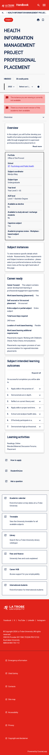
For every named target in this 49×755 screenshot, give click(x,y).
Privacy (11, 725)
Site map (11, 699)
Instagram (41, 620)
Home (3, 13)
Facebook (7, 620)
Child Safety (13, 673)
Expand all (36, 373)
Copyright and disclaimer (18, 738)
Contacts (11, 686)
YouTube (21, 620)
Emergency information (17, 660)
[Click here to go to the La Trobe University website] (8, 6)
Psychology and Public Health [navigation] (22, 166)
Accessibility (13, 712)
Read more (37, 146)
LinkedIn (31, 620)
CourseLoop (42, 751)
